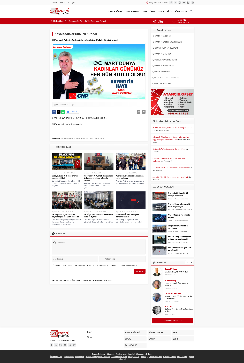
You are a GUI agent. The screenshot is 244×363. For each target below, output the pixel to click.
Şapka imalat (69, 357)
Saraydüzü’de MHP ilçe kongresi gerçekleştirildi (65, 177)
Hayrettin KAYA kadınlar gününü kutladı (72, 138)
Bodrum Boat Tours (119, 357)
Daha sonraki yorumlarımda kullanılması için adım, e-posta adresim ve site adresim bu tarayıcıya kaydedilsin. (96, 265)
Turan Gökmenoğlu (173, 293)
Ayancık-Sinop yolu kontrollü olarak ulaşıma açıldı (179, 205)
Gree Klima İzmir (155, 357)
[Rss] (188, 2)
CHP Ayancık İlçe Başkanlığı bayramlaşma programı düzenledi (65, 215)
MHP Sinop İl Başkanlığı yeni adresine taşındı (127, 215)
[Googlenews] (192, 2)
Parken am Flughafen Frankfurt (98, 357)
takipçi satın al (133, 357)
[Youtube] (184, 2)
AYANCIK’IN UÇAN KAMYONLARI (177, 272)
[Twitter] (175, 2)
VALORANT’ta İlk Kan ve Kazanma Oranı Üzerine (170, 168)
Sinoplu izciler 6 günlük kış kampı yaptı (178, 227)
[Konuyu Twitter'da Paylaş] (58, 112)
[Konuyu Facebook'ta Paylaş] (54, 112)
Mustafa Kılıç (170, 280)
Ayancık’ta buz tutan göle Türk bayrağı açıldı (179, 248)
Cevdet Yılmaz (171, 269)
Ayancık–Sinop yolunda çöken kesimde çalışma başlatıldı (179, 238)
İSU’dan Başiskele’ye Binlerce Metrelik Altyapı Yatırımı (172, 127)
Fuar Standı (79, 357)
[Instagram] (179, 2)
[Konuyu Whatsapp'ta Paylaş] (63, 112)
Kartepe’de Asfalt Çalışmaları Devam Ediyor (168, 149)
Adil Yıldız (169, 306)
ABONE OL (74, 112)
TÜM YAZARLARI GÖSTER (172, 321)
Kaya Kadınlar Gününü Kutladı (95, 138)
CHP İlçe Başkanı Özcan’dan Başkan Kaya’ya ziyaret (98, 215)
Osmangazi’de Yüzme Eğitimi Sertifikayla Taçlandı (87, 21)
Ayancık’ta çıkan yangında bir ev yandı (179, 216)
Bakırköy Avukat (169, 357)
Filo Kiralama (182, 357)
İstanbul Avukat (56, 357)
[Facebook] (171, 2)
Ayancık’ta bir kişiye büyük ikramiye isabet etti (178, 194)
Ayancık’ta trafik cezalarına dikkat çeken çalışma (130, 177)
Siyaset (54, 173)
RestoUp (144, 357)
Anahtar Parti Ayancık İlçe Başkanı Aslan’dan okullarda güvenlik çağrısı (98, 178)
